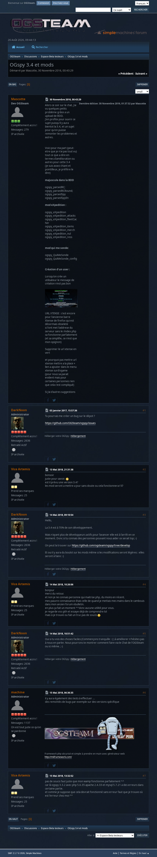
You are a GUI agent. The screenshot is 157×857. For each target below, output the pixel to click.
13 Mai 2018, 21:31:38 (61, 469)
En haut (13, 819)
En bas (12, 84)
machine (18, 692)
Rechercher (42, 47)
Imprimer (142, 84)
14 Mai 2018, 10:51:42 (61, 633)
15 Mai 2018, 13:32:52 (61, 775)
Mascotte (18, 99)
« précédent (125, 73)
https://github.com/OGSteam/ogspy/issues (70, 423)
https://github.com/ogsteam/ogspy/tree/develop (101, 545)
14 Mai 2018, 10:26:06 (61, 584)
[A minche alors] (13, 736)
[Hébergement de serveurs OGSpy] (13, 450)
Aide (115, 853)
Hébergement (78, 436)
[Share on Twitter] (54, 400)
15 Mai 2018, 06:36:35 (61, 692)
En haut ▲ (144, 853)
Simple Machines (34, 853)
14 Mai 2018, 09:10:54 (61, 515)
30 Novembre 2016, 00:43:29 (65, 99)
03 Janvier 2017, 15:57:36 (63, 410)
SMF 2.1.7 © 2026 (16, 853)
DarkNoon (19, 410)
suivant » (141, 73)
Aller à (90, 835)
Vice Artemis (20, 469)
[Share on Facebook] (48, 400)
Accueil (20, 47)
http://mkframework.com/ (58, 757)
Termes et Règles (128, 853)
